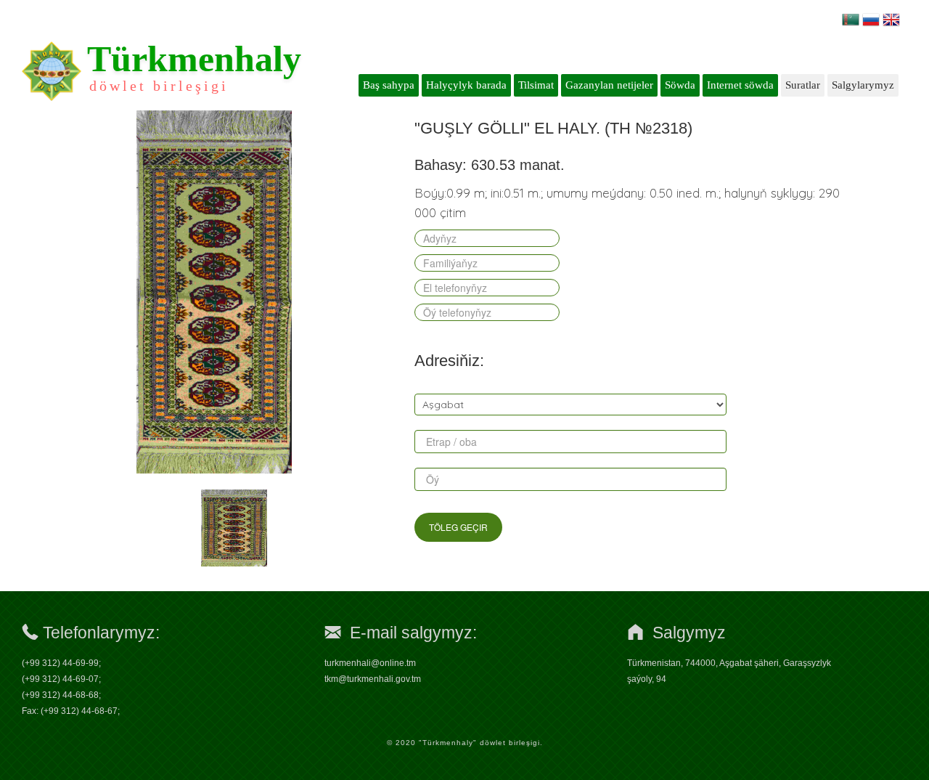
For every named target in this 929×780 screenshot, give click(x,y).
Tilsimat (536, 85)
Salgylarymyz (863, 85)
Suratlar (802, 85)
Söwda (680, 85)
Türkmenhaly (194, 58)
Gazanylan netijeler (609, 85)
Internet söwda (740, 85)
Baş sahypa (388, 85)
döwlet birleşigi (159, 86)
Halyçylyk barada (466, 85)
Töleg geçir (458, 527)
